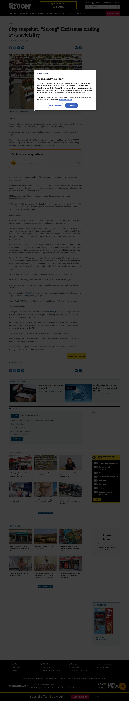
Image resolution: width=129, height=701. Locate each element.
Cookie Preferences (55, 105)
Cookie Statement (65, 100)
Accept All (72, 105)
